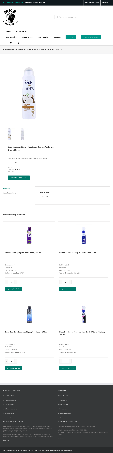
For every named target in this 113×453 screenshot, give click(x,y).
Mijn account (63, 409)
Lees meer (6, 440)
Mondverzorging (9, 413)
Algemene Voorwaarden (66, 418)
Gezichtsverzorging (10, 400)
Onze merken (63, 400)
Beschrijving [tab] (6, 189)
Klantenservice (63, 404)
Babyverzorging (9, 396)
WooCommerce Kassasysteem (63, 450)
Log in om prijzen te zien (18, 178)
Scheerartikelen (9, 418)
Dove (12, 172)
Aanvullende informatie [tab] (10, 193)
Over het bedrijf (63, 396)
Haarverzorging (9, 404)
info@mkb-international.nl (35, 3)
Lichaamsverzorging (11, 409)
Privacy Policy (26, 450)
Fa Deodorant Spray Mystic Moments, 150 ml (23, 252)
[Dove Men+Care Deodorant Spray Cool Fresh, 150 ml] (29, 314)
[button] (18, 42)
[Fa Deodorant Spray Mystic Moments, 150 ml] (29, 235)
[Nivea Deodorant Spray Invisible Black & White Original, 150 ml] (84, 314)
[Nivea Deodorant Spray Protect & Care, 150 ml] (84, 235)
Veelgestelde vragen (65, 413)
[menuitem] (8, 31)
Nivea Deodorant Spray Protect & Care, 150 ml (78, 252)
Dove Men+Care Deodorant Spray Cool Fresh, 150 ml (26, 332)
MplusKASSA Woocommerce (46, 450)
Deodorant (17, 169)
